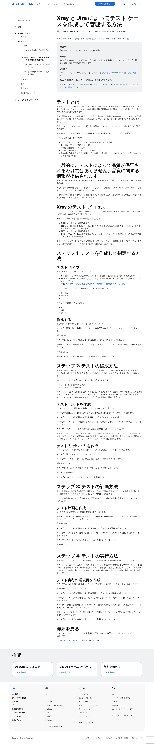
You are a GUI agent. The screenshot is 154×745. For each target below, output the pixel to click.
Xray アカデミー (128, 633)
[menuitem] (69, 4)
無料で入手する (104, 4)
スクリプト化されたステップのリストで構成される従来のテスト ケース (95, 284)
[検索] (124, 4)
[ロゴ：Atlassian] (22, 4)
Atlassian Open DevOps (68, 640)
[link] (136, 4)
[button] (69, 3)
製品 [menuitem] (38, 4)
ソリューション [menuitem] (52, 4)
